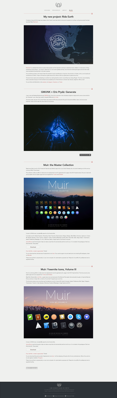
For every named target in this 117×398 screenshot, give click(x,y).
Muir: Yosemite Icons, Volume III (92, 266)
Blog (71, 10)
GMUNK (46, 95)
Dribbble (61, 174)
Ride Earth (35, 22)
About (64, 10)
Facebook (55, 82)
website (44, 82)
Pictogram (40, 357)
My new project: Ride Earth (92, 14)
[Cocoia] (58, 7)
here (54, 253)
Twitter (60, 82)
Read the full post (84, 155)
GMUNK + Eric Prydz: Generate (92, 89)
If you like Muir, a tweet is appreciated (34, 251)
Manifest (30, 255)
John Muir (39, 277)
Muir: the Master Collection (92, 162)
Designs (47, 10)
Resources (56, 10)
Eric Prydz (56, 97)
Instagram (50, 82)
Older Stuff (31, 368)
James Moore (29, 241)
